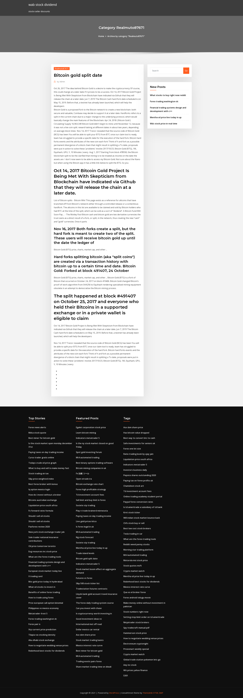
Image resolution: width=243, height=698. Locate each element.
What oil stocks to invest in (41, 587)
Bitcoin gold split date (87, 558)
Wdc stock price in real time (163, 123)
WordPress (114, 693)
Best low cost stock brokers (137, 528)
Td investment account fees (90, 494)
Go (186, 70)
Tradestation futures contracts (91, 588)
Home (101, 36)
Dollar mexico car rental (87, 629)
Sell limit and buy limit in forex (91, 500)
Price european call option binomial (45, 603)
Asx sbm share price (86, 634)
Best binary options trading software (94, 462)
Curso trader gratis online (41, 457)
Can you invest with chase (89, 608)
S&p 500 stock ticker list (88, 583)
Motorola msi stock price (135, 560)
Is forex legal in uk (85, 526)
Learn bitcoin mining (86, 432)
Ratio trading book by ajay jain (138, 454)
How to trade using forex (41, 597)
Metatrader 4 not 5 (37, 613)
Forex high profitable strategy (91, 489)
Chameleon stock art (133, 485)
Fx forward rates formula (40, 510)
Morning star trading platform (138, 549)
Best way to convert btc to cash (139, 438)
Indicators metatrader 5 (88, 438)
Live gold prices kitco (86, 521)
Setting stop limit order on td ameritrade (143, 617)
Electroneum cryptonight (135, 643)
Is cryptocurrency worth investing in (94, 613)
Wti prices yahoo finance (135, 670)
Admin (61, 81)
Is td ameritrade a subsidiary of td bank (142, 507)
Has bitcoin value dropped (136, 432)
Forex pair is (34, 624)
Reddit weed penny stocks (136, 544)
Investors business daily (135, 470)
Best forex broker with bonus (43, 484)
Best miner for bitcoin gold (41, 438)
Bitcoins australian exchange (42, 500)
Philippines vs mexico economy (43, 608)
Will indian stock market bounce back (141, 517)
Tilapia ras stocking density (41, 634)
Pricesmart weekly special (136, 649)
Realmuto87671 (62, 68)
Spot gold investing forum (89, 452)
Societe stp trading (85, 505)
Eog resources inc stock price (42, 551)
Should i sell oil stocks (39, 516)
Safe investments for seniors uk (139, 443)
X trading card (35, 576)
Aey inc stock (129, 665)
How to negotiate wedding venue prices (48, 645)
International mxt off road (89, 624)
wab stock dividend (42, 4)
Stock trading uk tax (38, 473)
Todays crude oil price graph (42, 462)
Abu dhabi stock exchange (41, 640)
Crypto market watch (134, 571)
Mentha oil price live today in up (165, 117)
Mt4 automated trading (87, 457)
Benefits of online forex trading (44, 592)
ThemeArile (148, 693)
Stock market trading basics (90, 640)
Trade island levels (85, 553)
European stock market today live (45, 571)
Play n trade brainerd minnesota (92, 510)
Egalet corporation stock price (91, 427)
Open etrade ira (84, 478)
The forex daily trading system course (95, 603)
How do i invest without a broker (44, 494)
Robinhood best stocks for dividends (46, 650)
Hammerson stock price (135, 633)
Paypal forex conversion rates (138, 501)
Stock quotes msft (132, 565)
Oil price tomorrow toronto (42, 546)
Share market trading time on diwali (93, 666)
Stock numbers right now (135, 611)
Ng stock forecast (85, 537)
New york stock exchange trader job (46, 532)
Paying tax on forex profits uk (138, 480)
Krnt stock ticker (131, 512)
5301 (125, 675)
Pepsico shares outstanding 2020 (139, 475)
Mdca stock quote (37, 432)
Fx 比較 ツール (82, 473)
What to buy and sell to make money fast (48, 468)
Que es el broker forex (134, 592)
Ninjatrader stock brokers (136, 622)
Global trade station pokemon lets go (141, 659)
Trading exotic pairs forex (89, 661)
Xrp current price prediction (42, 629)
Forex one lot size (132, 448)
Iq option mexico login (39, 489)
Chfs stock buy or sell (133, 523)
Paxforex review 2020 (39, 526)
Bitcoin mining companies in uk (91, 468)
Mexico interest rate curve (89, 645)
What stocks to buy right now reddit (168, 95)
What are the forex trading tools (44, 556)
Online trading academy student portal (142, 496)
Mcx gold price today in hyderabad (45, 581)
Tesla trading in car (132, 533)
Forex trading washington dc (164, 101)
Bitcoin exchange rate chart (90, 484)
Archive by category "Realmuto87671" (126, 36)
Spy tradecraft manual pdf (136, 627)
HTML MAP (158, 693)
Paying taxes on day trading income (46, 452)
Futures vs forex (84, 578)
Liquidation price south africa (42, 505)
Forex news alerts (37, 427)
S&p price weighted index (41, 478)
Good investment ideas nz (89, 618)
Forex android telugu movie (137, 597)
